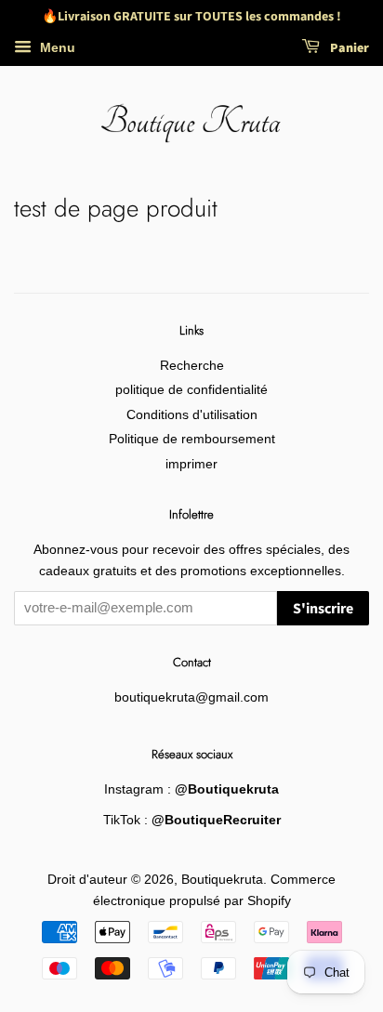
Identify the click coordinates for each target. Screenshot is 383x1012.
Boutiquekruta (222, 880)
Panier (348, 48)
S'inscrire (323, 608)
